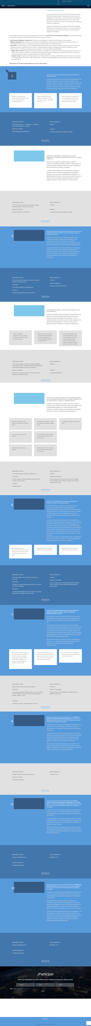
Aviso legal (45, 1018)
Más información (45, 140)
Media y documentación (79, 5)
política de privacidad (25, 988)
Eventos (64, 1)
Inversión (51, 5)
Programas (44, 5)
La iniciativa (22, 5)
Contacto (69, 1)
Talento (59, 5)
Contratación (67, 5)
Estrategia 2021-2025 (33, 5)
